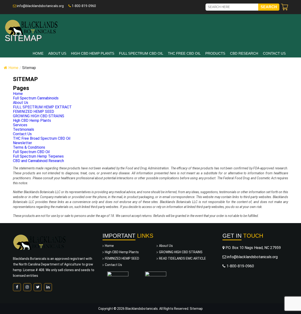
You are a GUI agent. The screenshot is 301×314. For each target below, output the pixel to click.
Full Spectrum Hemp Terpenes (38, 156)
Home (38, 53)
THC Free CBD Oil (184, 53)
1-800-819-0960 (83, 6)
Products (215, 53)
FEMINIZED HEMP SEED (33, 111)
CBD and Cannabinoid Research (38, 161)
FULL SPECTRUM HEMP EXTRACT (42, 107)
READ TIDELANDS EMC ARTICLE (182, 258)
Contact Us (274, 53)
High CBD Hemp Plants (92, 53)
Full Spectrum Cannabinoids (36, 98)
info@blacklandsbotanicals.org (40, 6)
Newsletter (22, 143)
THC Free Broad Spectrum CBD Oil (41, 138)
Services (20, 125)
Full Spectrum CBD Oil (141, 53)
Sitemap (196, 308)
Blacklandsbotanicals (141, 308)
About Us (57, 53)
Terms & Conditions (29, 147)
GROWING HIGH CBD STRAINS (38, 116)
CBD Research (244, 53)
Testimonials (23, 129)
